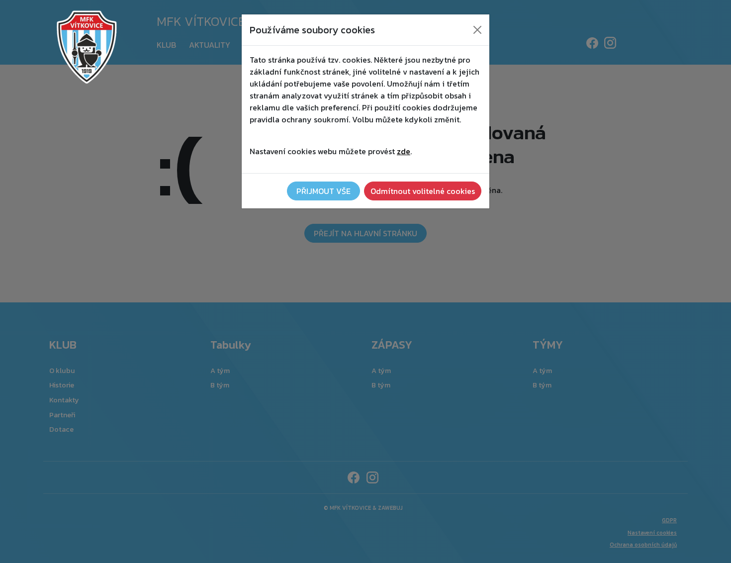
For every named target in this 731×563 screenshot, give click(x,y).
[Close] (477, 30)
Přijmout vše (323, 191)
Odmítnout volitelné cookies (422, 191)
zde (403, 151)
